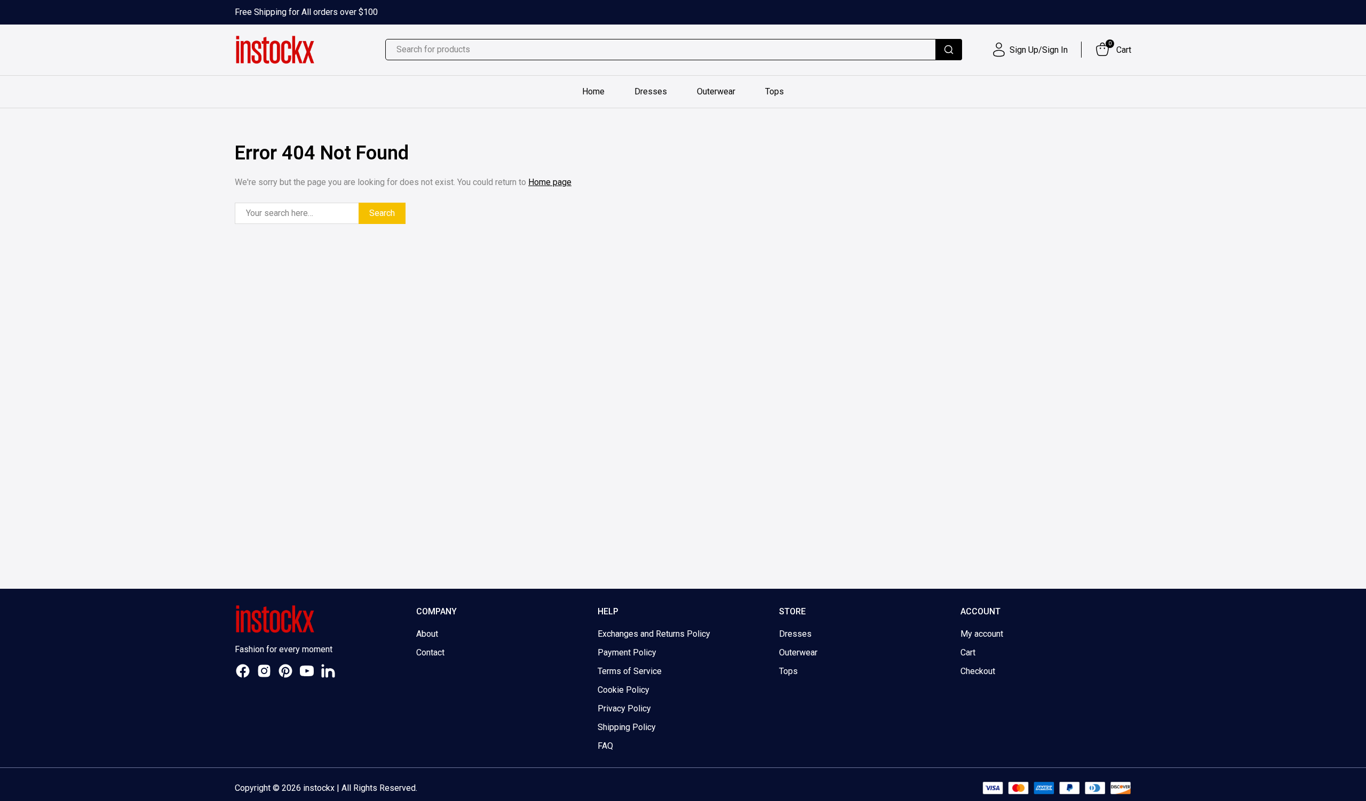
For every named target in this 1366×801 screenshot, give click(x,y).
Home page (549, 182)
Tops (774, 91)
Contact (430, 652)
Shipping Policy (627, 727)
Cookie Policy (623, 690)
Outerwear (716, 91)
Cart (967, 652)
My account (981, 634)
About (427, 634)
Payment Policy (627, 652)
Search (382, 213)
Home (593, 91)
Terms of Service (630, 671)
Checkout (977, 671)
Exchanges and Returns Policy (654, 634)
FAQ (605, 746)
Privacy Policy (624, 708)
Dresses (650, 91)
